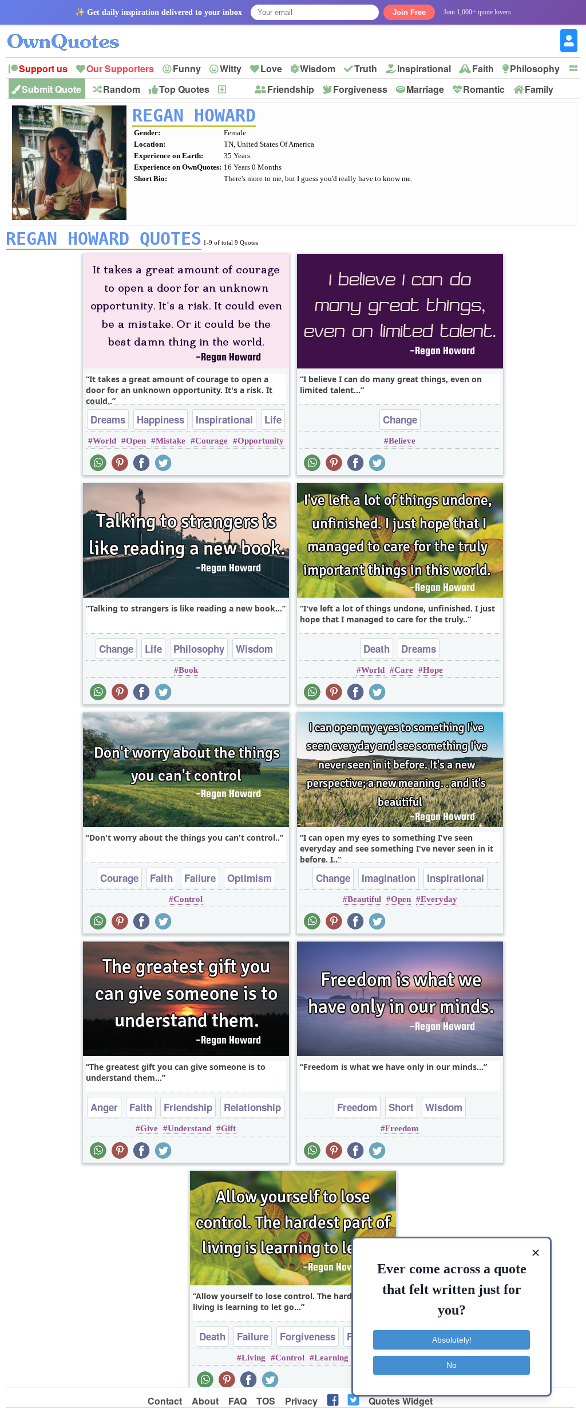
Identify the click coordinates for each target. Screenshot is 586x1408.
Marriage (425, 89)
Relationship (252, 1107)
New (236, 89)
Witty (230, 68)
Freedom (357, 1107)
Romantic (484, 89)
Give (149, 1128)
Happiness (160, 419)
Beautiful (364, 899)
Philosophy (535, 68)
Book (188, 669)
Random (121, 89)
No (451, 1365)
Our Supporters (120, 68)
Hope (433, 669)
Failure (200, 878)
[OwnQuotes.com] (70, 32)
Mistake (170, 440)
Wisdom (317, 68)
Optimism (249, 878)
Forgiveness (360, 89)
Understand (189, 1128)
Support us (43, 68)
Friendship (290, 89)
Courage (211, 440)
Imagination (388, 878)
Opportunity (260, 440)
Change (400, 419)
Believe (402, 440)
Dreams (107, 419)
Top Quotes (184, 89)
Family (539, 89)
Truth (365, 68)
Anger (104, 1107)
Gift (228, 1128)
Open (136, 440)
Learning (331, 1357)
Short (401, 1107)
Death (376, 649)
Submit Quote (51, 89)
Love (271, 68)
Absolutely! (452, 1339)
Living (253, 1357)
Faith (483, 68)
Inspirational (424, 68)
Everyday (439, 899)
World (104, 440)
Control (188, 899)
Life (273, 419)
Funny (187, 68)
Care (403, 669)
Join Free (409, 12)
